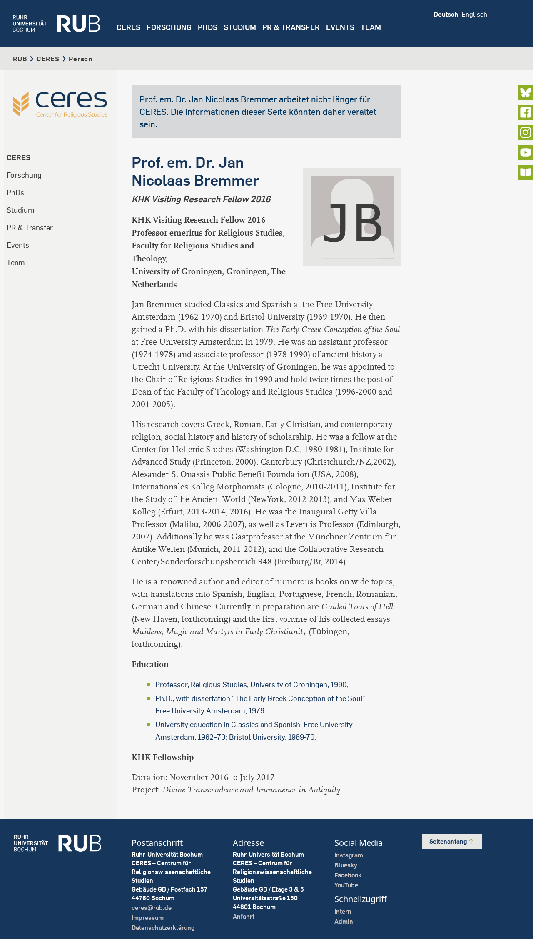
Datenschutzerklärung (163, 928)
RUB (20, 59)
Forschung (24, 175)
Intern (342, 911)
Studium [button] (240, 27)
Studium (21, 210)
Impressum (148, 918)
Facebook (347, 875)
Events (340, 27)
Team (16, 262)
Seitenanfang (448, 841)
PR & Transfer (30, 227)
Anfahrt (243, 916)
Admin (343, 921)
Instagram (348, 855)
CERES (128, 27)
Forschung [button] (169, 27)
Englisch (474, 14)
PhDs (15, 192)
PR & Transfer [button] (291, 27)
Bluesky (345, 865)
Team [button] (371, 27)
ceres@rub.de (152, 908)
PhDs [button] (207, 27)
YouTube (346, 885)
